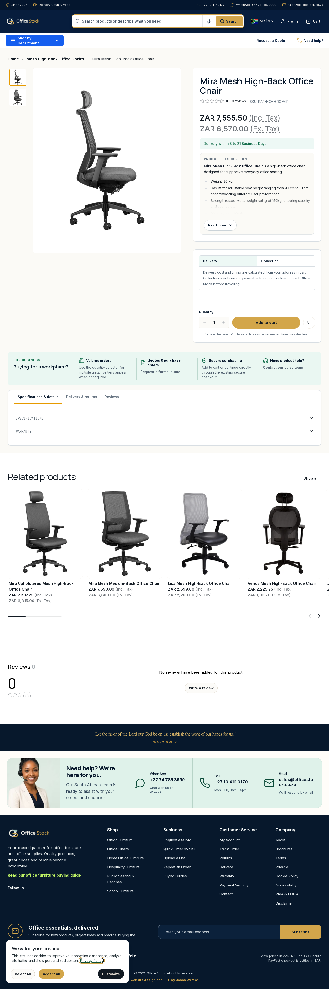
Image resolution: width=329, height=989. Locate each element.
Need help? (313, 41)
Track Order (229, 849)
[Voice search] (208, 21)
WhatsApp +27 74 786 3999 (256, 4)
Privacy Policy (91, 960)
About (280, 840)
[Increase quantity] (223, 322)
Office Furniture (120, 840)
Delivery (226, 867)
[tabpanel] (164, 424)
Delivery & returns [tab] (81, 397)
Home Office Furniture (125, 858)
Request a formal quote (160, 372)
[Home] (30, 21)
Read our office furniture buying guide (44, 875)
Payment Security (234, 885)
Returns (225, 858)
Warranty (226, 876)
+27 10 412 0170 (213, 4)
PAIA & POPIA (287, 894)
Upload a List (174, 858)
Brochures (284, 849)
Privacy (282, 867)
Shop (112, 829)
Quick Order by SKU (179, 849)
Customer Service (238, 829)
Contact (226, 894)
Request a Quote (271, 41)
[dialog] (67, 961)
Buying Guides (175, 876)
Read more (217, 225)
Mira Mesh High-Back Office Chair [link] (123, 59)
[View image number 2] (17, 97)
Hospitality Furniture (123, 867)
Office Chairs (118, 849)
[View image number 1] (17, 77)
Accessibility (286, 885)
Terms (281, 858)
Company (285, 829)
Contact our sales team (283, 367)
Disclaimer (284, 903)
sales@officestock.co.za (305, 4)
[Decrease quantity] (204, 322)
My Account (229, 840)
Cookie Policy (287, 876)
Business (172, 829)
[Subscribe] (300, 932)
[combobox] (140, 21)
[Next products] (318, 616)
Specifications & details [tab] (38, 397)
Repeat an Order (177, 867)
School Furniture (120, 891)
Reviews (112, 397)
